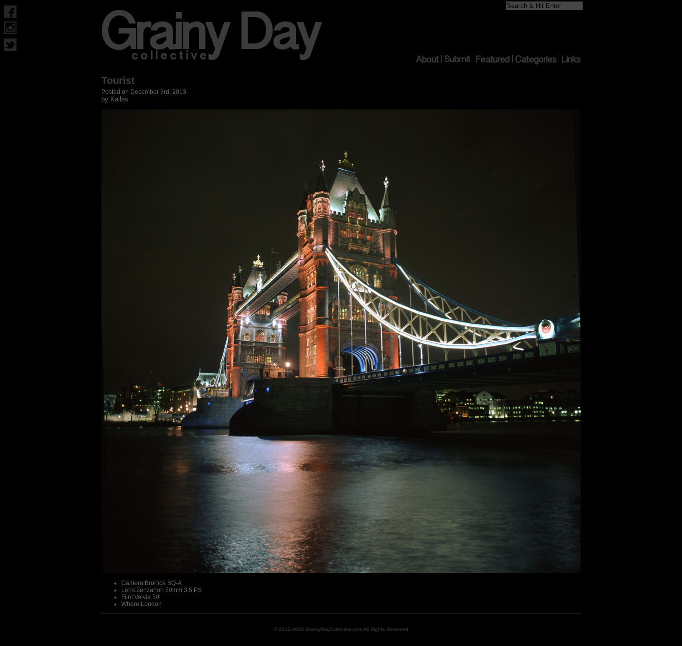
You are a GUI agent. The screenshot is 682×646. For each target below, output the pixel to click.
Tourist (118, 80)
